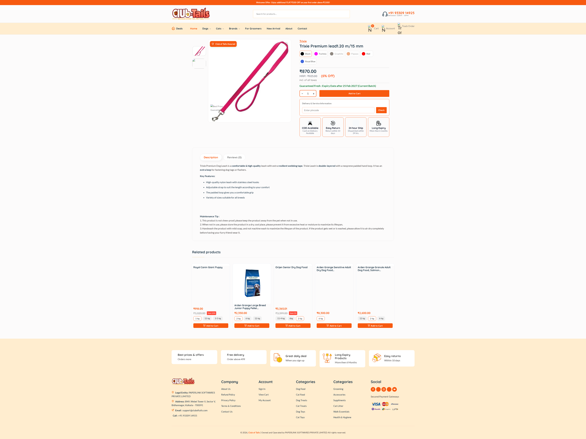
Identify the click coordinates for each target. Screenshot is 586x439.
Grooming (338, 389)
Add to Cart (354, 93)
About (288, 28)
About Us (226, 389)
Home (193, 28)
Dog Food (300, 389)
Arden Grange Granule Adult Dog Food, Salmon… (374, 269)
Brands (233, 28)
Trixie (303, 41)
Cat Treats (301, 406)
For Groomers (253, 28)
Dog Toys (300, 411)
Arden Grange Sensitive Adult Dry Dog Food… (334, 269)
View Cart (264, 394)
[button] (333, 127)
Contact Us (227, 411)
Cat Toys (300, 417)
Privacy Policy (228, 400)
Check (381, 110)
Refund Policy (228, 394)
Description (211, 157)
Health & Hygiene (342, 417)
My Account (265, 400)
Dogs (205, 28)
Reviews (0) (234, 157)
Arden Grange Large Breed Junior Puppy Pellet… (250, 307)
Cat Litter (338, 406)
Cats (219, 28)
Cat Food (300, 394)
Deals (179, 28)
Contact (302, 28)
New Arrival (273, 28)
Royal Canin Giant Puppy (207, 267)
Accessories (339, 394)
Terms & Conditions (231, 406)
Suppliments (339, 400)
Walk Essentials (341, 411)
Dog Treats (301, 400)
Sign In (262, 389)
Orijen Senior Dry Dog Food (291, 267)
